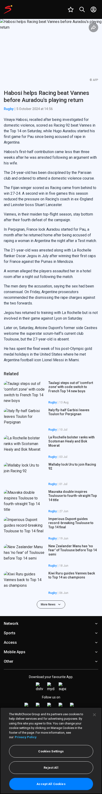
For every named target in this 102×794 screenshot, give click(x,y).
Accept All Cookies (51, 784)
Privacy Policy (26, 737)
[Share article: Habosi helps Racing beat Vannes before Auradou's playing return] (93, 27)
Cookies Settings (51, 751)
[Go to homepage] (8, 9)
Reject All (51, 767)
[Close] (94, 715)
